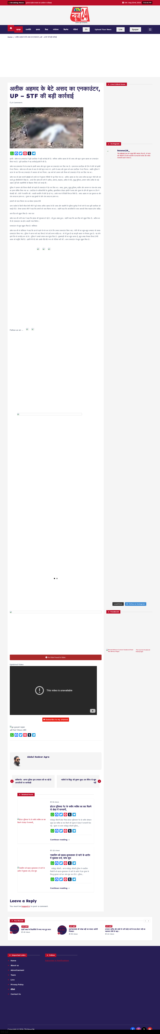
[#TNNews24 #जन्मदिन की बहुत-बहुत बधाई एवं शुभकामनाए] (147, 172)
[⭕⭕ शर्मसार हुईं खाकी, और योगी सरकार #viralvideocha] (111, 238)
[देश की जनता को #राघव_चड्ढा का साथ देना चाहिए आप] (147, 337)
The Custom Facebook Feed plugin (143, 650)
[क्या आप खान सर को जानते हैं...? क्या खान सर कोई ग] (123, 181)
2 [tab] (57, 578)
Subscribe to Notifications (57, 960)
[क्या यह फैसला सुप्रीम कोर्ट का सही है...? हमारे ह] (147, 247)
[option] (32, 930)
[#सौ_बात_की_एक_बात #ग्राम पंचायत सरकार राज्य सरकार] (111, 336)
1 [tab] (54, 578)
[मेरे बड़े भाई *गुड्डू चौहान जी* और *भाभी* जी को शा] (135, 401)
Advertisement (17, 970)
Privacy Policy (17, 984)
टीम (86, 29)
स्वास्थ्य (127, 929)
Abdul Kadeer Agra (38, 756)
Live (120, 29)
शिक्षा (46, 29)
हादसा (38, 29)
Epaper (135, 29)
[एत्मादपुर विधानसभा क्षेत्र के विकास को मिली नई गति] (111, 488)
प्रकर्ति (137, 926)
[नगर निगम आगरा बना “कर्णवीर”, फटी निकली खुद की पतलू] (123, 223)
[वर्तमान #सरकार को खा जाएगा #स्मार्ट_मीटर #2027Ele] (135, 302)
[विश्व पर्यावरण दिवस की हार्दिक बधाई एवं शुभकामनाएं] (135, 188)
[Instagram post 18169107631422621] (123, 285)
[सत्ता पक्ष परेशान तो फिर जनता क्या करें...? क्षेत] (135, 230)
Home (10, 37)
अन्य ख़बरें (25, 926)
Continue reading (59, 839)
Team (13, 975)
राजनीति (28, 29)
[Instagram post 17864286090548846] (147, 285)
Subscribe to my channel (57, 719)
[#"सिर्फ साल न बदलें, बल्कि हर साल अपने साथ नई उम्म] (123, 348)
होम (140, 929)
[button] (145, 920)
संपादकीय (120, 929)
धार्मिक (132, 926)
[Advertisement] (80, 59)
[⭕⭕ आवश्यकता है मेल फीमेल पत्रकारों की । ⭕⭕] (111, 169)
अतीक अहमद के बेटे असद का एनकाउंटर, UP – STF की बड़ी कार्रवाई (36, 37)
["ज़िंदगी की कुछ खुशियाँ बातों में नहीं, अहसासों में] (135, 351)
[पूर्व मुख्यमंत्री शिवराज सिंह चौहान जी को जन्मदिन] (123, 387)
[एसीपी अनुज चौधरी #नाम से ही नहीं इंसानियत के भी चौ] (147, 405)
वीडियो (75, 29)
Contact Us (16, 994)
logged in (25, 906)
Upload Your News (103, 29)
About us (15, 965)
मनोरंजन (55, 29)
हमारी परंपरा (134, 929)
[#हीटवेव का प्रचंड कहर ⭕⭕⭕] (111, 283)
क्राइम (18, 29)
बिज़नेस (66, 29)
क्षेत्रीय (127, 926)
